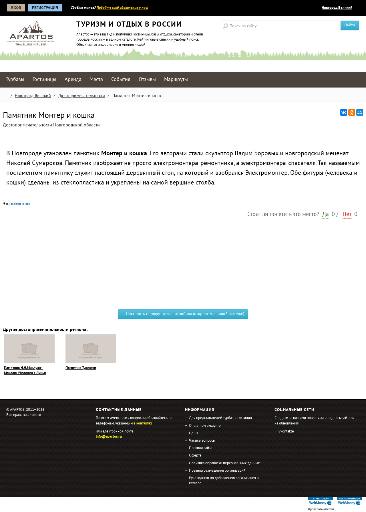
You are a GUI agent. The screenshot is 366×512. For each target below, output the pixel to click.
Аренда (73, 79)
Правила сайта (200, 448)
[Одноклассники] (351, 112)
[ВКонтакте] (343, 112)
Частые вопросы (202, 440)
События (120, 79)
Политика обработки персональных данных (224, 463)
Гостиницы (44, 79)
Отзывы (147, 79)
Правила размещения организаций (217, 471)
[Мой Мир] (359, 112)
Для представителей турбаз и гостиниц (220, 418)
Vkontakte (286, 431)
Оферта (195, 455)
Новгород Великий (337, 8)
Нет (347, 214)
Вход (16, 8)
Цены (193, 433)
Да (325, 214)
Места (96, 79)
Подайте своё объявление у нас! (122, 8)
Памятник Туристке (80, 368)
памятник (21, 204)
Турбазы (15, 79)
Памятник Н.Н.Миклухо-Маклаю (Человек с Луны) (25, 371)
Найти (349, 25)
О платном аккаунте (205, 426)
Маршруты (176, 79)
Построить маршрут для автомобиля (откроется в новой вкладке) (184, 313)
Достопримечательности (81, 96)
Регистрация (45, 8)
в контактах (143, 423)
